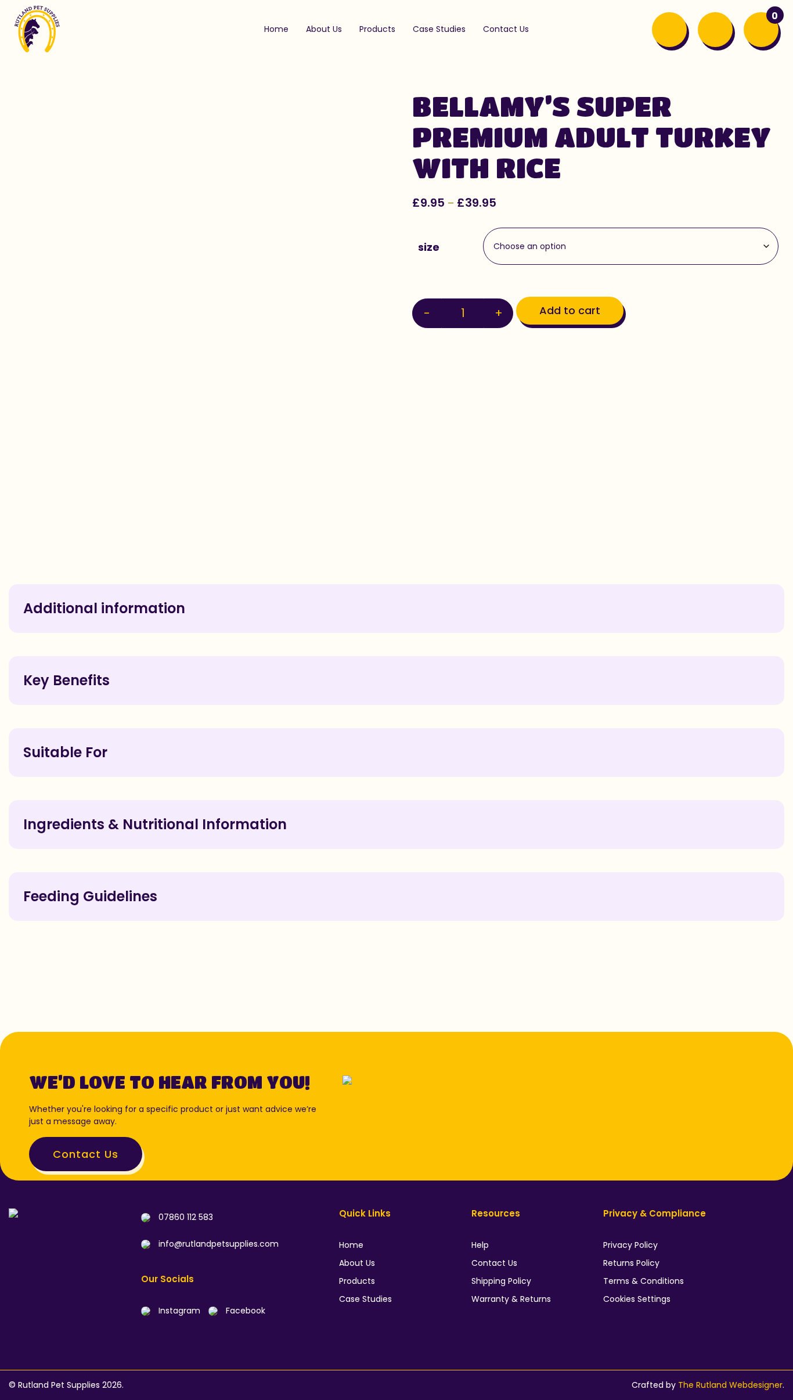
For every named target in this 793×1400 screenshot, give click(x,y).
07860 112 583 (184, 1217)
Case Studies (365, 1299)
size (428, 247)
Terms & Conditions (643, 1281)
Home (351, 1245)
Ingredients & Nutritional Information (155, 824)
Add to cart (569, 310)
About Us (357, 1263)
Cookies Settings (637, 1299)
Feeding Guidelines (90, 896)
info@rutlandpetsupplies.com (217, 1244)
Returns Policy (631, 1263)
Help (480, 1245)
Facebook (244, 1310)
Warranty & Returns (511, 1299)
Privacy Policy (630, 1245)
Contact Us (85, 1154)
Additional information (104, 608)
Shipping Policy (501, 1281)
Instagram (178, 1310)
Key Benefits (66, 680)
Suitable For (65, 752)
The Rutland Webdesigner (730, 1385)
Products (357, 1281)
